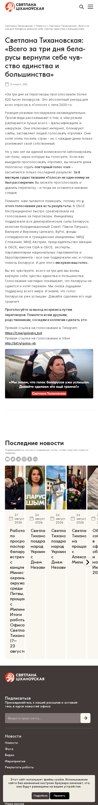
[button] (88, 562)
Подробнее (40, 795)
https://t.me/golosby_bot (23, 333)
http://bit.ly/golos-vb (20, 343)
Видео (9, 755)
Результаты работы (19, 767)
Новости (13, 736)
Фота (9, 749)
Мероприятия (15, 761)
